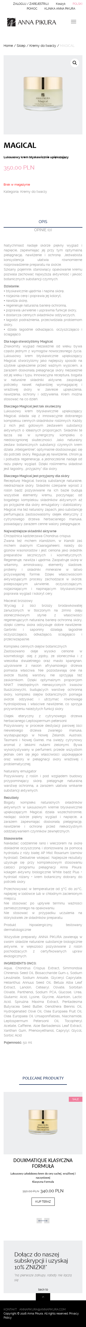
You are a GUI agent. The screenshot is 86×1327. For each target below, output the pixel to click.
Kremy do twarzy (42, 46)
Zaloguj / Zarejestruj (31, 4)
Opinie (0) (43, 230)
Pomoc (32, 8)
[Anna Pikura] (30, 22)
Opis (43, 221)
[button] (42, 1150)
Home (8, 46)
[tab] (43, 223)
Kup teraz (42, 1123)
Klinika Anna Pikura (59, 8)
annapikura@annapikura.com (42, 1309)
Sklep (21, 46)
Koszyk (60, 4)
